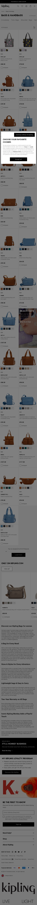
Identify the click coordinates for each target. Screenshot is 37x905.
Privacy (26, 146)
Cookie (31, 146)
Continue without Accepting (24, 135)
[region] (18, 148)
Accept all (18, 159)
